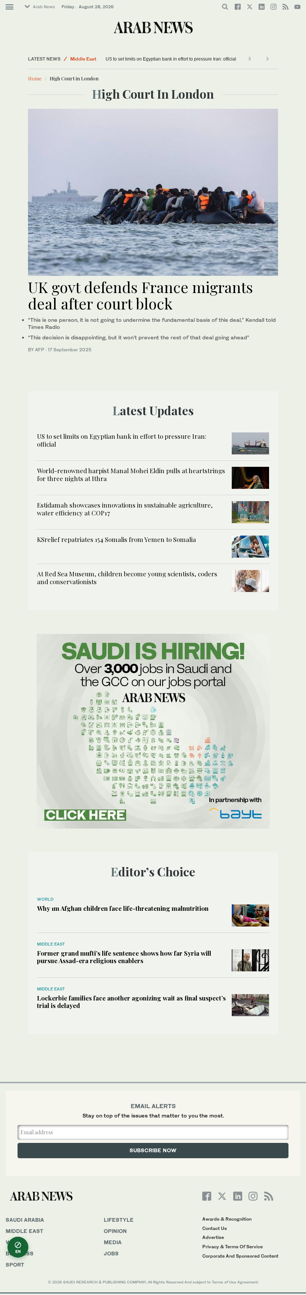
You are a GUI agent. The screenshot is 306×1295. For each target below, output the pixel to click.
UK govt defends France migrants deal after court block (140, 295)
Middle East (83, 59)
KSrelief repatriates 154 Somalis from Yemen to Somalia (116, 539)
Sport (15, 1264)
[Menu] (9, 7)
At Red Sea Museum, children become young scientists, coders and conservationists (127, 577)
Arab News (44, 6)
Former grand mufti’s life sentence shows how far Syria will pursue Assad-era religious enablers (124, 957)
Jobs (111, 1253)
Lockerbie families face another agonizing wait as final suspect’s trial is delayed (131, 1001)
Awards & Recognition (227, 1219)
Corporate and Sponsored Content (240, 1256)
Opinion (115, 1231)
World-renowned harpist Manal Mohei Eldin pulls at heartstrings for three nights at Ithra (131, 474)
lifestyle (119, 1220)
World (45, 899)
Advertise (213, 1237)
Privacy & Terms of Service (232, 1246)
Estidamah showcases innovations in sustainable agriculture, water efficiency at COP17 (125, 509)
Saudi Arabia (25, 1220)
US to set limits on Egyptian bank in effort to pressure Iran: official (171, 59)
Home (35, 78)
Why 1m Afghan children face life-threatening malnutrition (123, 908)
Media (113, 1242)
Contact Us (214, 1228)
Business (20, 1253)
